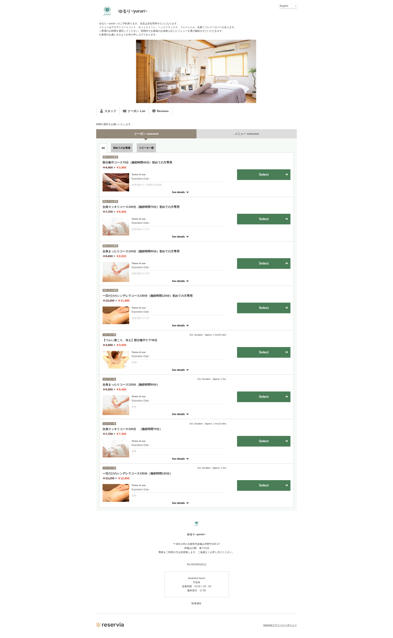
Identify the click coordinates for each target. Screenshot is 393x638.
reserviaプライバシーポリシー (280, 625)
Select (264, 308)
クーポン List (136, 111)
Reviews (163, 111)
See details (178, 192)
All (103, 148)
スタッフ (110, 111)
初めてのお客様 (121, 147)
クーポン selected (146, 133)
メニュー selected (247, 133)
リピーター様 (146, 147)
